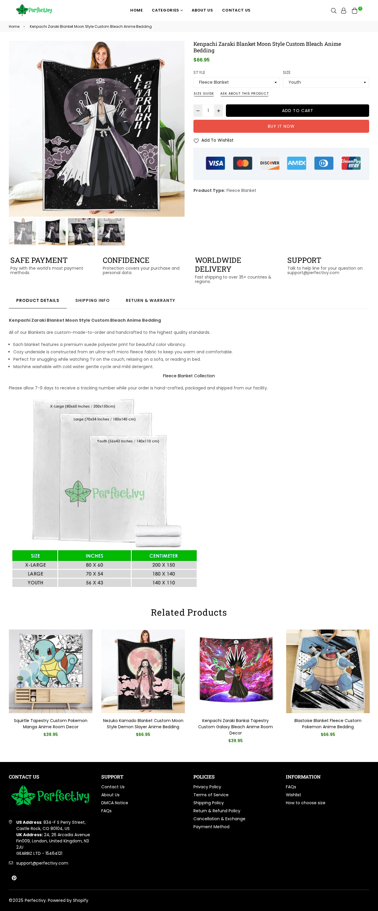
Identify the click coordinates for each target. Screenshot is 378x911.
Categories (166, 10)
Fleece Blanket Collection (189, 376)
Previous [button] (16, 129)
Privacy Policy (207, 787)
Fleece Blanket (241, 190)
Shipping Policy (208, 803)
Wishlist (293, 795)
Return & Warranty (150, 300)
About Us (202, 10)
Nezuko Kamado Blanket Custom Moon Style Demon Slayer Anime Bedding (143, 724)
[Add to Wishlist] (86, 643)
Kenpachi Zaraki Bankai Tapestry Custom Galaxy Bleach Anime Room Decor (235, 727)
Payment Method (211, 827)
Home (136, 10)
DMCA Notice (114, 803)
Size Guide (204, 93)
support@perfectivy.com (42, 863)
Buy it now (281, 126)
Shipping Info (92, 300)
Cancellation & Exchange (219, 819)
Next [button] (177, 129)
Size (287, 72)
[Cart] (354, 10)
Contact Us (236, 10)
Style (199, 72)
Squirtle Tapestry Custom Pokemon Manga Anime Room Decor (50, 724)
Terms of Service (211, 795)
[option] (97, 129)
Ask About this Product (244, 93)
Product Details (37, 300)
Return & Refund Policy (216, 811)
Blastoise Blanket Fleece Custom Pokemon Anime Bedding (327, 724)
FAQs (106, 811)
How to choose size (305, 803)
